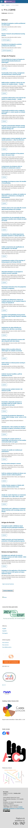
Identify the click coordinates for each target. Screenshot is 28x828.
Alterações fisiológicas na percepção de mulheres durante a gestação (12, 272)
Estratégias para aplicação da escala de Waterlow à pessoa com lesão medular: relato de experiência (14, 557)
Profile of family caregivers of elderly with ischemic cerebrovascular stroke (13, 485)
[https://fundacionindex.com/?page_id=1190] (14, 716)
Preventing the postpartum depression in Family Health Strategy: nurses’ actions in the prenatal (14, 417)
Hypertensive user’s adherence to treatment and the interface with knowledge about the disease (14, 510)
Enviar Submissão (8, 590)
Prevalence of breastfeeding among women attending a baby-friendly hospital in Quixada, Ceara (14, 316)
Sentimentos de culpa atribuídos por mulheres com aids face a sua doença (12, 328)
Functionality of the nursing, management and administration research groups (13, 73)
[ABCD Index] (14, 761)
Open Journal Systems (8, 584)
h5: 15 (4, 685)
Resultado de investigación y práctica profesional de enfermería (12, 44)
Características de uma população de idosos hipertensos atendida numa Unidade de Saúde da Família (14, 219)
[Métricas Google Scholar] (9, 682)
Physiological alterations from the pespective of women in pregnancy (14, 287)
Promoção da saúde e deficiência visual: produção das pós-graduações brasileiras (13, 526)
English (4, 628)
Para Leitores (5, 642)
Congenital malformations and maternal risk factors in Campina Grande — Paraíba (14, 98)
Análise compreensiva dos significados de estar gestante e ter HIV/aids (13, 247)
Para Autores (5, 645)
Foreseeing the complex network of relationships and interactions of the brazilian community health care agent (14, 440)
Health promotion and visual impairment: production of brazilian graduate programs (13, 540)
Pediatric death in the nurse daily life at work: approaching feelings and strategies (14, 208)
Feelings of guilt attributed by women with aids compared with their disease (13, 340)
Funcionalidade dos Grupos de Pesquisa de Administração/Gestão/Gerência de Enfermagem (13, 61)
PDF (5, 29)
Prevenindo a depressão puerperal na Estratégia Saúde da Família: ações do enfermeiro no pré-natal (12, 403)
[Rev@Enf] (14, 619)
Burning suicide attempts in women (11, 463)
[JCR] (11, 663)
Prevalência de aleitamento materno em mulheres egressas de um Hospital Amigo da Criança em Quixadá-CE (14, 301)
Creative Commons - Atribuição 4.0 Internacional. (13, 807)
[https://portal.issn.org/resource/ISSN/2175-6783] (4, 597)
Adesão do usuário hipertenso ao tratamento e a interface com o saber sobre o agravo (14, 495)
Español (4, 631)
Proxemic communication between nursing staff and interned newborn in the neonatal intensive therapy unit (13, 127)
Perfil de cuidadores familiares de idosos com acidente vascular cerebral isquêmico (14, 473)
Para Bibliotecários (6, 647)
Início (3, 5)
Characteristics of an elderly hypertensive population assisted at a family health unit (13, 234)
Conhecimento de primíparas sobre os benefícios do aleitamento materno (12, 167)
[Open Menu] (1, 1)
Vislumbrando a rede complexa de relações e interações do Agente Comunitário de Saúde (14, 427)
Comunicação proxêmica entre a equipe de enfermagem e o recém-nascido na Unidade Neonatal (13, 112)
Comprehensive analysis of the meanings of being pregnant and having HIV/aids (13, 261)
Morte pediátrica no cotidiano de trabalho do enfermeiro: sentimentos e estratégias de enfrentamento (14, 195)
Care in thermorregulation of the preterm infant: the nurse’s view (13, 154)
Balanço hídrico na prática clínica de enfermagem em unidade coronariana (12, 349)
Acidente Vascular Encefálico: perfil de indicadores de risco (12, 374)
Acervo (7, 5)
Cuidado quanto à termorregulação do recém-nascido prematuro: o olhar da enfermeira (14, 139)
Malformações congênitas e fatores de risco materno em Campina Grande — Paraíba (13, 83)
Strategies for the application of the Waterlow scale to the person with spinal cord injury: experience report (14, 572)
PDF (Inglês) (7, 40)
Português (5, 633)
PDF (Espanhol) (7, 50)
